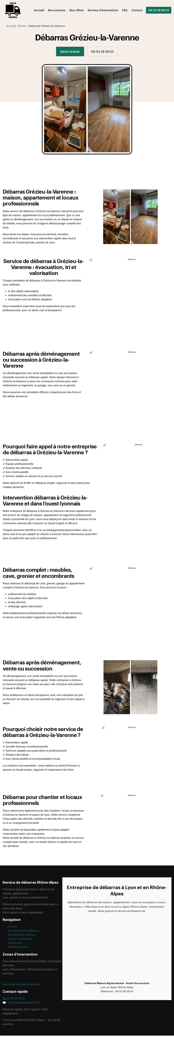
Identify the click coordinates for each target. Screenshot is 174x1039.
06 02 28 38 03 (158, 10)
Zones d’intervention (20, 938)
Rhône (22, 25)
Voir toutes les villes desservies (21, 984)
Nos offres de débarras (21, 934)
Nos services (56, 10)
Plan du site (15, 942)
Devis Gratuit (70, 51)
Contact (137, 10)
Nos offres (76, 10)
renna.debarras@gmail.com (23, 1002)
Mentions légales (18, 947)
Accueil (39, 10)
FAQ (124, 10)
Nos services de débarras (23, 930)
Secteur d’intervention (103, 10)
